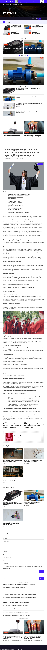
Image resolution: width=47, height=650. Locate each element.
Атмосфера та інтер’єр (12, 198)
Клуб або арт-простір (12, 204)
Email (4, 554)
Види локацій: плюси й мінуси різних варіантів (17, 199)
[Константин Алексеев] (9, 437)
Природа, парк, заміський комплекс (15, 205)
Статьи (6, 44)
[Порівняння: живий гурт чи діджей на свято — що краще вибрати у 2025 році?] (1, 325)
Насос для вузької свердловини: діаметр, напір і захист (37, 26)
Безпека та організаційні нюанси (14, 209)
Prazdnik (9, 13)
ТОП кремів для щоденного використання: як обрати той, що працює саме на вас (16, 33)
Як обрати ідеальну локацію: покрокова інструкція (18, 210)
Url (3, 560)
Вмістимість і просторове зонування (15, 197)
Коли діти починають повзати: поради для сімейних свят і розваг (12, 461)
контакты (20, 649)
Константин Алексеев (19, 158)
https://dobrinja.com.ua (18, 437)
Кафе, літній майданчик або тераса (15, 202)
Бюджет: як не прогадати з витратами (15, 208)
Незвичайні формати (12, 206)
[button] (40, 58)
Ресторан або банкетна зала (14, 201)
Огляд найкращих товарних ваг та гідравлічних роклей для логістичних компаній (12, 137)
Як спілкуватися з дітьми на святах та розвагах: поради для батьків (16, 615)
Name (4, 549)
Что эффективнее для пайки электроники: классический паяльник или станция (17, 27)
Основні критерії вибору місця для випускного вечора (19, 194)
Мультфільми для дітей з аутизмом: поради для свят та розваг (15, 612)
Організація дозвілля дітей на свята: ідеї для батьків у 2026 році (33, 461)
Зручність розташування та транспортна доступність (18, 195)
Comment (5, 538)
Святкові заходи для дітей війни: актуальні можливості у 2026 (11, 479)
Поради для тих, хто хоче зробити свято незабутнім (18, 212)
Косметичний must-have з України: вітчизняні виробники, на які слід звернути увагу (32, 137)
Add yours (23, 533)
